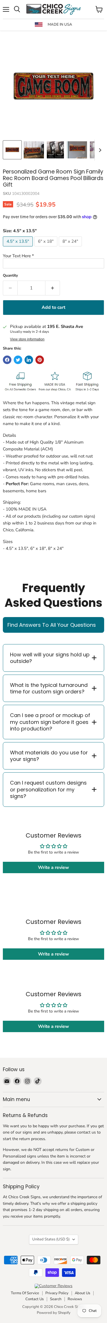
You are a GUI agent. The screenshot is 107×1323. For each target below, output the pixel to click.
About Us (82, 1293)
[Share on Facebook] (7, 360)
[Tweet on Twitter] (18, 360)
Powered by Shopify (53, 1312)
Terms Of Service (25, 1293)
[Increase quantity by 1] (52, 288)
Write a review (53, 867)
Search (55, 1299)
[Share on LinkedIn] (29, 360)
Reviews (75, 1299)
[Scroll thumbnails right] (99, 150)
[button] (53, 256)
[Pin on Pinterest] (39, 360)
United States (51, 1239)
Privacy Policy (56, 1293)
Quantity (10, 275)
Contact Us (34, 1299)
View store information (27, 339)
